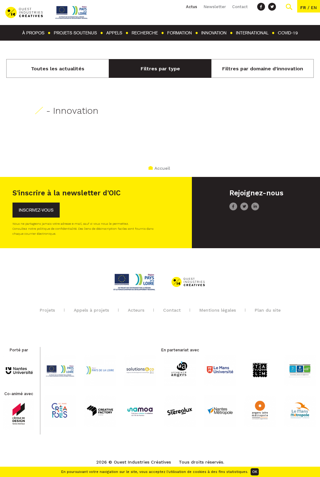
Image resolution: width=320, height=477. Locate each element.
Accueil (162, 168)
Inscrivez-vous (36, 210)
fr (303, 7)
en (314, 7)
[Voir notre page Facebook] (261, 7)
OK (254, 472)
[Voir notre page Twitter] (272, 7)
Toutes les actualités (57, 69)
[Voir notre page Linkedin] (255, 208)
